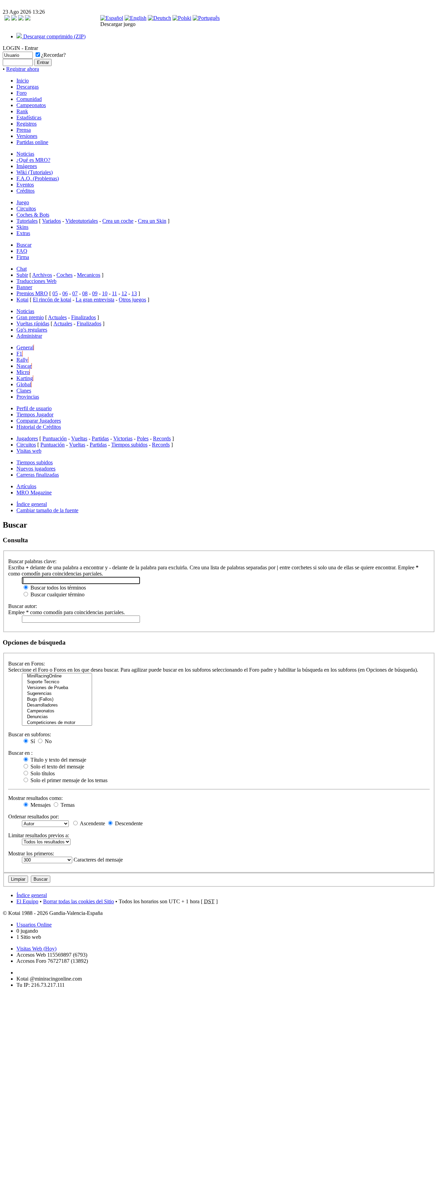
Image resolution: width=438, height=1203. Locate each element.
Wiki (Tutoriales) (34, 172)
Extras (23, 233)
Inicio (22, 80)
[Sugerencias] (57, 694)
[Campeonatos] (57, 711)
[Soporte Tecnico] (57, 682)
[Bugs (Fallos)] (57, 699)
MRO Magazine (34, 492)
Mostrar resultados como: (35, 798)
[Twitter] (21, 19)
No (47, 741)
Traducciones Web (36, 281)
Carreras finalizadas (37, 475)
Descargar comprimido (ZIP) (54, 36)
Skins (22, 227)
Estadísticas (28, 117)
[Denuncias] (57, 717)
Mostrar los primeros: (31, 853)
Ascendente (92, 823)
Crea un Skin (152, 221)
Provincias (27, 397)
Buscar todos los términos (57, 588)
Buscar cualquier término (57, 594)
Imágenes (26, 166)
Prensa (23, 130)
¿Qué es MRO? (33, 160)
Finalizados (83, 317)
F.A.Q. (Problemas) (37, 178)
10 (104, 293)
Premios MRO (32, 293)
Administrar (29, 336)
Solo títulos (42, 773)
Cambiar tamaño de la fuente (47, 510)
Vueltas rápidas (32, 323)
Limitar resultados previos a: (38, 835)
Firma (22, 257)
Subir (22, 275)
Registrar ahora (22, 69)
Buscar (23, 245)
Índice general (31, 504)
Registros (26, 124)
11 (114, 293)
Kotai (22, 299)
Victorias (122, 438)
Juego (22, 202)
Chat (21, 269)
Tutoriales (27, 221)
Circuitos (26, 208)
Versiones (26, 136)
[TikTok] (7, 19)
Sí (32, 741)
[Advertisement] (23, 1096)
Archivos (42, 275)
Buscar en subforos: (29, 734)
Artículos (26, 486)
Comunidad (29, 99)
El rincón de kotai (52, 299)
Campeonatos (31, 105)
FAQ (21, 251)
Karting (24, 378)
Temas (67, 805)
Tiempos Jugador (34, 414)
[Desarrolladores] (57, 705)
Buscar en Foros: (26, 664)
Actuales (57, 317)
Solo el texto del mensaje (56, 766)
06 (65, 293)
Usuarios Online (34, 925)
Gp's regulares (31, 330)
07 (75, 293)
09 (95, 293)
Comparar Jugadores (38, 421)
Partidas (100, 438)
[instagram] (14, 19)
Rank (22, 111)
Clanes (23, 390)
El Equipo (27, 901)
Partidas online (32, 142)
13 (134, 293)
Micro (22, 372)
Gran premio (30, 317)
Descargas (27, 87)
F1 (19, 354)
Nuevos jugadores (35, 468)
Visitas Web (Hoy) (36, 949)
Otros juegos (132, 299)
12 (124, 293)
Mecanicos (88, 275)
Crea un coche (117, 221)
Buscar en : (20, 753)
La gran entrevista (95, 299)
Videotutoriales (81, 221)
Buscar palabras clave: (32, 561)
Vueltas (79, 438)
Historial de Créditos (38, 427)
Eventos (25, 184)
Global (23, 384)
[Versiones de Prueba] (57, 688)
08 (85, 293)
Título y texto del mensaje (57, 760)
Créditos (25, 191)
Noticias (25, 154)
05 (55, 293)
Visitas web (28, 451)
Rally (22, 360)
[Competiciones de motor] (57, 723)
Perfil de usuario (34, 408)
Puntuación (54, 438)
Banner (24, 287)
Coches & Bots (32, 215)
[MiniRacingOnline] (57, 676)
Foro (21, 93)
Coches (64, 275)
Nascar (23, 366)
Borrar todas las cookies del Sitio (78, 901)
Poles (143, 438)
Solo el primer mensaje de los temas (68, 780)
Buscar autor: (22, 606)
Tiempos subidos (129, 445)
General (25, 347)
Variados (51, 221)
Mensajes (40, 805)
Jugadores (27, 438)
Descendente (128, 823)
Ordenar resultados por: (33, 816)
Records (162, 438)
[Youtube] (27, 19)
